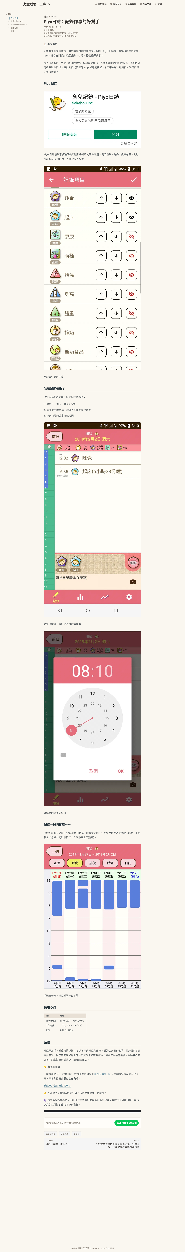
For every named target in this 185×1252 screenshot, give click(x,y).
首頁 (46, 16)
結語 (12, 31)
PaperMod (110, 1248)
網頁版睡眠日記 (102, 1074)
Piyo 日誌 (14, 18)
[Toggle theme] (49, 4)
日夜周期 (64, 1134)
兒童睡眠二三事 (34, 4)
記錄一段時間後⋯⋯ (19, 24)
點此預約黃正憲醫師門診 (57, 1085)
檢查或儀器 (50, 1134)
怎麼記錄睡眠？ (17, 21)
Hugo (102, 1248)
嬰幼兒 (76, 1134)
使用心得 (14, 28)
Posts (53, 16)
